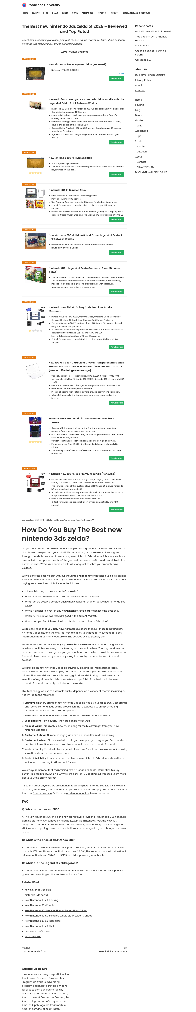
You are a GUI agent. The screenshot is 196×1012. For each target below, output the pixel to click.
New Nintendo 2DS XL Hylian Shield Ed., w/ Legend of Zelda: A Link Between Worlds (86, 237)
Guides (65, 13)
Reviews (36, 13)
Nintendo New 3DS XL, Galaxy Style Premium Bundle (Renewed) (80, 309)
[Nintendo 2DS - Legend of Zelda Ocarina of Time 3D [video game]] (35, 274)
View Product (117, 78)
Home (25, 13)
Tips (139, 136)
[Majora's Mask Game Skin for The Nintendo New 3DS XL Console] (35, 427)
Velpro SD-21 (142, 45)
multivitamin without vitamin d (153, 31)
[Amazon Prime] (120, 73)
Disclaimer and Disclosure (150, 75)
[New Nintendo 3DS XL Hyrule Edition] (35, 162)
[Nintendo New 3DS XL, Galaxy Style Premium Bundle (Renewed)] (35, 316)
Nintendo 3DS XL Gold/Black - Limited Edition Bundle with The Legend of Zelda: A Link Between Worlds (86, 101)
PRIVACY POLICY (145, 167)
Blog (45, 13)
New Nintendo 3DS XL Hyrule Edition (70, 158)
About (138, 85)
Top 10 (75, 13)
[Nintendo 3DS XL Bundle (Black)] (35, 198)
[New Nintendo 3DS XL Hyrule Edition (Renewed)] (35, 73)
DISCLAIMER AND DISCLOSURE (136, 13)
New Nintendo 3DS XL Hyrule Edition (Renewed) (77, 64)
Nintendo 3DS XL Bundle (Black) (68, 190)
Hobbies (141, 146)
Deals (55, 13)
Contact (140, 90)
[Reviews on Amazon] (35, 173)
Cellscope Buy (143, 59)
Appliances (141, 130)
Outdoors (142, 151)
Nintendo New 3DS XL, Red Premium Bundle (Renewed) (82, 474)
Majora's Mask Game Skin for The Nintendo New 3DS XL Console (82, 420)
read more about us (77, 793)
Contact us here (42, 793)
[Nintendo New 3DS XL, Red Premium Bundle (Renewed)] (35, 482)
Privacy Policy (143, 80)
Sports (138, 141)
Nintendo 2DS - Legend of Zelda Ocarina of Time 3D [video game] (85, 270)
